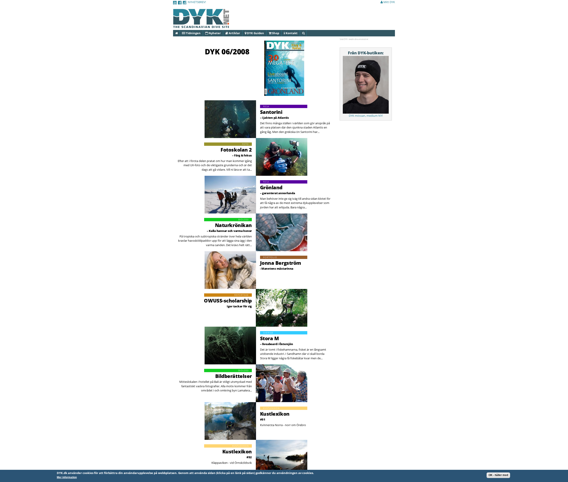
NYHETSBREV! (197, 2)
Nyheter (214, 33)
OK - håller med (498, 475)
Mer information (67, 477)
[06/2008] (284, 94)
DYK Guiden (255, 33)
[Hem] (201, 26)
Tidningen (193, 33)
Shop (275, 33)
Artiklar (234, 33)
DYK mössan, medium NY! (366, 116)
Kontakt (291, 33)
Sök (306, 33)
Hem (179, 33)
